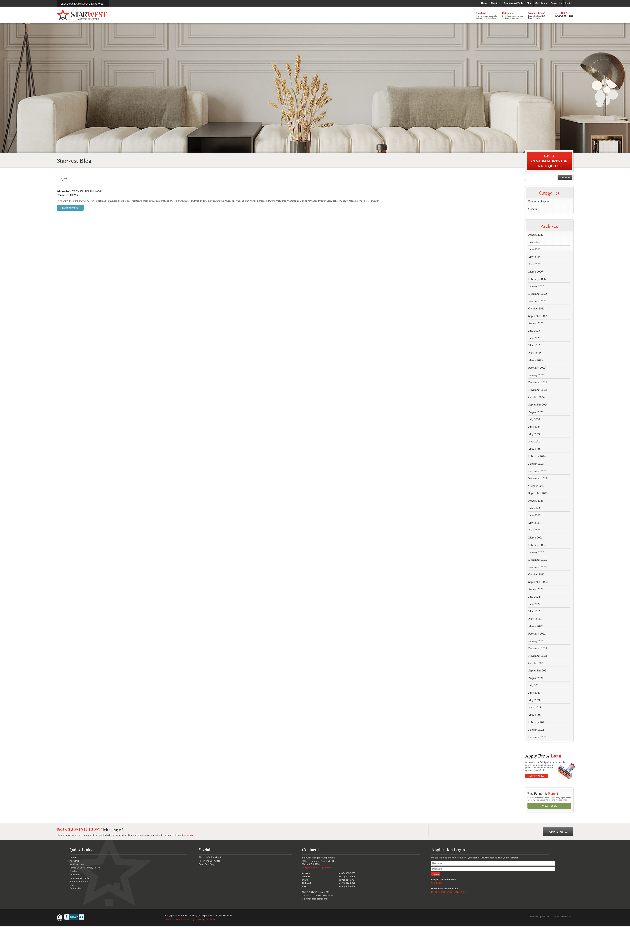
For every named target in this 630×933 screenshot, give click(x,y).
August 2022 (535, 589)
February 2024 (537, 456)
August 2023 (535, 500)
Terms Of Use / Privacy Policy (85, 867)
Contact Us (556, 3)
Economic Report (538, 201)
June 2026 (534, 249)
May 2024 (534, 434)
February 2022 (537, 633)
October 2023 (536, 486)
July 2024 (534, 419)
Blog (529, 3)
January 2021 (536, 729)
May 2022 (534, 611)
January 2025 (536, 375)
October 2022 (536, 574)
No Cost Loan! (538, 15)
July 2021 (534, 685)
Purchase (486, 15)
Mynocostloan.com (563, 916)
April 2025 (534, 353)
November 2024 (537, 390)
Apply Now (536, 776)
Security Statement (79, 881)
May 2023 (534, 523)
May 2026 (534, 257)
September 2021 (538, 670)
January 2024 (536, 463)
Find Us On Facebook (210, 857)
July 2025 (534, 330)
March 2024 (535, 449)
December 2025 (537, 294)
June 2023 (534, 515)
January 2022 (536, 641)
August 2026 (535, 234)
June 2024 (534, 426)
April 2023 (534, 530)
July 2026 (534, 242)
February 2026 (537, 279)
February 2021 (537, 722)
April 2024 (534, 441)
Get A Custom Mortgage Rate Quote (549, 161)
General (533, 209)
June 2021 (534, 692)
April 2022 (534, 619)
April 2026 (534, 264)
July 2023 (534, 508)
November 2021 (537, 656)
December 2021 (537, 648)
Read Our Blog (206, 864)
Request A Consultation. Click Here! (83, 4)
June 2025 (534, 338)
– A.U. (62, 179)
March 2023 (535, 537)
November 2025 (537, 301)
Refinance (513, 15)
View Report (549, 805)
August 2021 (535, 678)
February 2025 (537, 367)
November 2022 (537, 567)
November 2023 (537, 478)
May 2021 (534, 700)
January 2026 (536, 286)
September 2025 (538, 316)
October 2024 (536, 397)
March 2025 (535, 360)
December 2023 (537, 471)
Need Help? (564, 14)
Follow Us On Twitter (209, 860)
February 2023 (537, 545)
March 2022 (535, 626)
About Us (495, 3)
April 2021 (534, 707)
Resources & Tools (513, 3)
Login (568, 3)
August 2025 (535, 323)
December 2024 (537, 382)
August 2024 (535, 412)
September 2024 (538, 404)
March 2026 (535, 271)
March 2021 (535, 715)
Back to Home (70, 207)
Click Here (436, 882)
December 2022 (537, 559)
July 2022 (534, 596)
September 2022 (538, 582)
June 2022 (534, 604)
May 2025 (534, 345)
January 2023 (536, 552)
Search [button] (565, 177)
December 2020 (537, 737)
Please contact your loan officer (448, 891)
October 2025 (536, 308)
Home (484, 3)
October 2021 (536, 663)
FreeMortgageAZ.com (539, 916)
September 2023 (538, 493)
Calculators (541, 3)
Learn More (187, 835)
